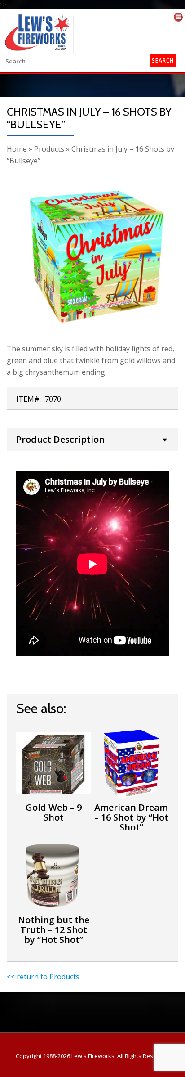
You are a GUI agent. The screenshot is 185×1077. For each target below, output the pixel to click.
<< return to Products (43, 977)
